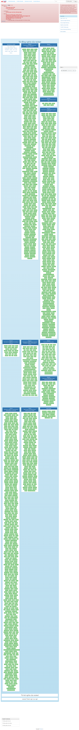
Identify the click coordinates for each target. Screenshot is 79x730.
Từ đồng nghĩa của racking (7, 723)
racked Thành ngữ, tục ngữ (30, 699)
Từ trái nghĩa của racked (30, 695)
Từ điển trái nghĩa (20, 1)
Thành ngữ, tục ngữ (28, 1)
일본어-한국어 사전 (64, 18)
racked (7, 5)
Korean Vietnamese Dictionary (66, 29)
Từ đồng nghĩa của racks (6, 725)
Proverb (41, 728)
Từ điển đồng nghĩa (11, 1)
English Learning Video (64, 24)
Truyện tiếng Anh (36, 1)
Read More (3, 21)
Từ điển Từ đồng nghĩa (64, 27)
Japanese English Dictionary (65, 20)
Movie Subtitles (63, 31)
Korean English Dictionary (65, 22)
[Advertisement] (30, 31)
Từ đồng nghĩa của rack (6, 721)
